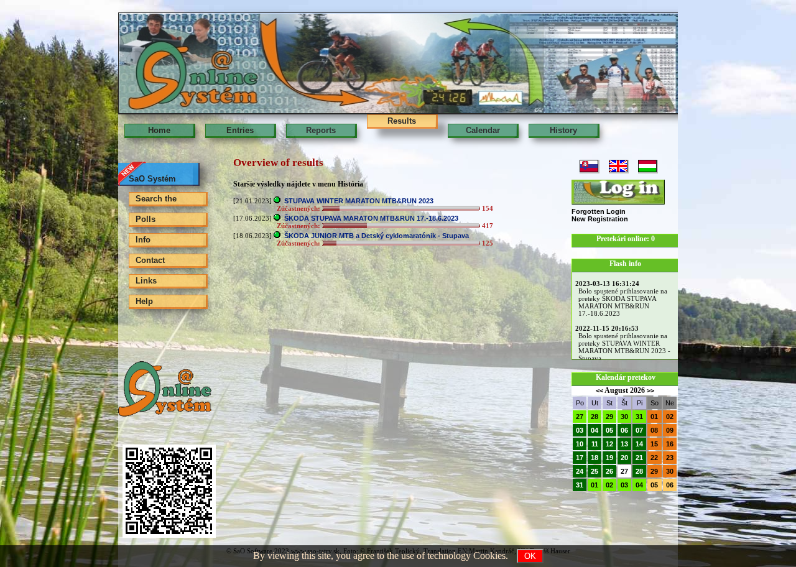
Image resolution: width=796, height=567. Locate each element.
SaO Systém (152, 178)
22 (654, 457)
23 (669, 457)
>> (650, 390)
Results (401, 121)
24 (579, 471)
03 (579, 430)
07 (639, 430)
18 (594, 457)
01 (654, 416)
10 (579, 444)
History (563, 130)
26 (609, 471)
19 (609, 457)
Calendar (483, 130)
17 (579, 457)
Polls (145, 219)
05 (609, 430)
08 (654, 430)
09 (669, 430)
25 (594, 471)
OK (530, 556)
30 (624, 416)
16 (669, 444)
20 (624, 457)
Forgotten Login (599, 211)
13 (624, 444)
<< (599, 390)
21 (639, 457)
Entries (240, 130)
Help (144, 301)
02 (669, 416)
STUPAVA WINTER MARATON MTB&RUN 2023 (358, 201)
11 (594, 444)
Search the (156, 198)
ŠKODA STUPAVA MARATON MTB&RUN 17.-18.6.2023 (371, 218)
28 (594, 416)
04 (594, 430)
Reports (321, 130)
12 (609, 444)
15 (654, 444)
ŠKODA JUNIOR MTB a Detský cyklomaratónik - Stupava (376, 235)
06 (624, 430)
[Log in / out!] (618, 192)
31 (639, 416)
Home (159, 130)
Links (146, 280)
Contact (150, 260)
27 (579, 416)
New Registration (600, 219)
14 (639, 444)
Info (143, 239)
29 (609, 416)
